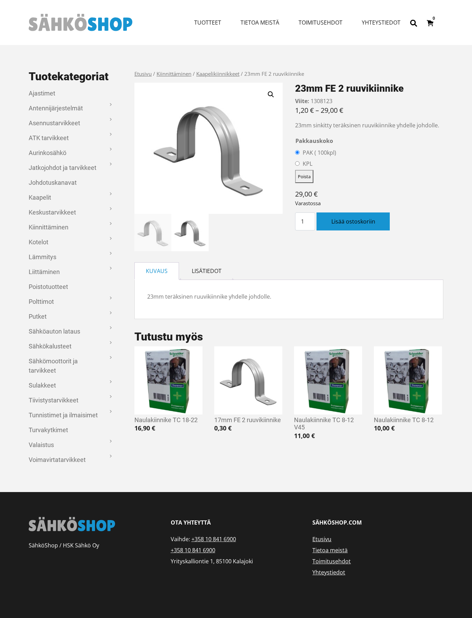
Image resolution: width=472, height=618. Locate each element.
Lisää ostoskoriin (353, 221)
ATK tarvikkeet (49, 138)
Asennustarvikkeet (54, 123)
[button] (271, 94)
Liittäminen (44, 271)
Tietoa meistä (259, 22)
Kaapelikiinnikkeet (217, 73)
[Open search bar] (413, 22)
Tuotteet (207, 22)
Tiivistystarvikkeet (53, 400)
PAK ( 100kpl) (319, 152)
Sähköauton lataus (54, 331)
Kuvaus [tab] (157, 271)
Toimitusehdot (320, 22)
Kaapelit (40, 197)
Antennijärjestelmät (56, 108)
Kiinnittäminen (48, 227)
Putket (38, 316)
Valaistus (41, 444)
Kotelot (38, 242)
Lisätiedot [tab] (206, 271)
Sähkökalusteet (50, 346)
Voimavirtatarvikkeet (57, 459)
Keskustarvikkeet (52, 212)
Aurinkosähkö (47, 152)
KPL (307, 163)
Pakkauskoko (314, 141)
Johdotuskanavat (53, 182)
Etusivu (143, 73)
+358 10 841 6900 (213, 539)
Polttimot (41, 301)
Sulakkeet (42, 385)
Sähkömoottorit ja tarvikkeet (53, 365)
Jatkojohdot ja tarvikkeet (62, 167)
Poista (304, 176)
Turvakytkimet (48, 430)
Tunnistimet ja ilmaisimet (63, 415)
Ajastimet (42, 93)
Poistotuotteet (48, 286)
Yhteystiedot (381, 22)
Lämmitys (42, 257)
